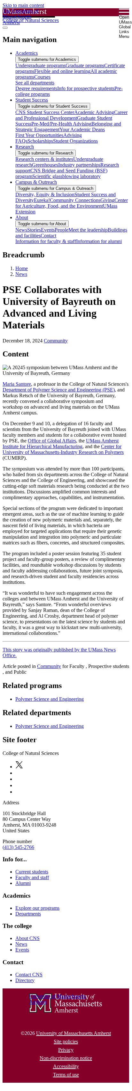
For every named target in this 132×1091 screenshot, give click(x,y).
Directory (25, 980)
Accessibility (66, 1066)
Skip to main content (23, 5)
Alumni (23, 883)
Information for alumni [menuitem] (99, 241)
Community (56, 340)
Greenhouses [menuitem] (45, 165)
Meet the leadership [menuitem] (88, 230)
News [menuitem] (21, 230)
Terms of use (66, 1074)
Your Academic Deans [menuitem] (82, 129)
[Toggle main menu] (5, 28)
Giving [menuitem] (107, 200)
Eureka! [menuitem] (42, 200)
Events (22, 949)
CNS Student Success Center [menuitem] (44, 112)
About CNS (27, 938)
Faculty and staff (32, 877)
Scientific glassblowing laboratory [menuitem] (66, 176)
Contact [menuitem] (48, 235)
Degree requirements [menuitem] (36, 88)
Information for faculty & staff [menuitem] (45, 241)
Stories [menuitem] (34, 230)
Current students (31, 871)
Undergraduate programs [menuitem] (40, 65)
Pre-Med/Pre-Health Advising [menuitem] (61, 123)
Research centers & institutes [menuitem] (44, 159)
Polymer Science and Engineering (49, 699)
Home (21, 268)
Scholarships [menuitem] (40, 141)
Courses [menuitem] (42, 77)
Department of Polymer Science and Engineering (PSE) (59, 389)
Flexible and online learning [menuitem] (62, 71)
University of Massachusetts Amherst (73, 1033)
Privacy (66, 1049)
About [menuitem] (21, 217)
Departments (28, 913)
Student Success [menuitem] (31, 100)
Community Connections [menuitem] (75, 200)
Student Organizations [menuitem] (75, 141)
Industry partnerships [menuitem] (79, 165)
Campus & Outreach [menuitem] (36, 182)
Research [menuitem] (24, 146)
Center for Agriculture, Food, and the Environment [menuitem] (71, 203)
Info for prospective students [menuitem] (85, 88)
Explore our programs (37, 908)
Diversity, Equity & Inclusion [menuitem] (44, 194)
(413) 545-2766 (18, 847)
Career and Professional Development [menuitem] (71, 115)
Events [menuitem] (48, 230)
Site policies (66, 1041)
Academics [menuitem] (26, 53)
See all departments (34, 82)
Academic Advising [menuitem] (94, 112)
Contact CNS (29, 974)
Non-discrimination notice (66, 1058)
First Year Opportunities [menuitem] (39, 135)
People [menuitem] (61, 230)
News (21, 274)
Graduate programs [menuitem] (85, 65)
